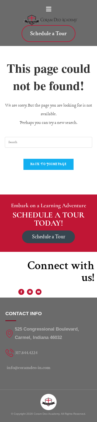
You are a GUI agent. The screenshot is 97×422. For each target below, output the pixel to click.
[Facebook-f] (21, 292)
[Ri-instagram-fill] (30, 292)
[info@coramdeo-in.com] (48, 368)
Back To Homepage (48, 164)
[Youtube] (38, 292)
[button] (48, 9)
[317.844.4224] (48, 353)
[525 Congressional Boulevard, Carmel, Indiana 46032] (48, 333)
